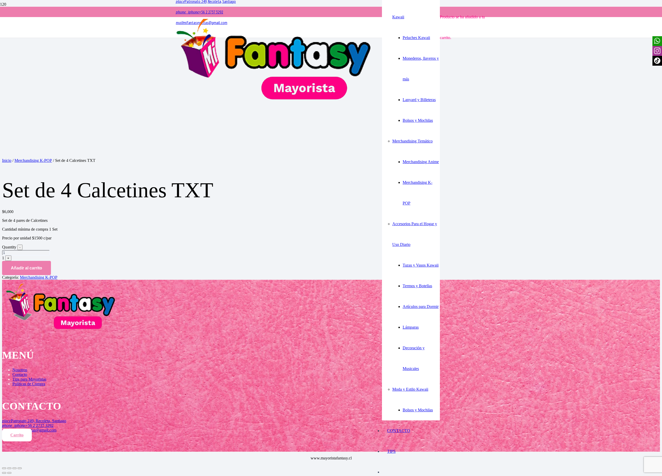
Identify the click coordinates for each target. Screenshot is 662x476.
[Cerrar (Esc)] (4, 468)
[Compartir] (9, 468)
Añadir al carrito (26, 268)
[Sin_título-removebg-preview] (274, 101)
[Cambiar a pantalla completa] (14, 468)
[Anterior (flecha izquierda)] (4, 473)
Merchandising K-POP (33, 160)
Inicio (6, 160)
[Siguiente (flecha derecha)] (9, 473)
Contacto (19, 374)
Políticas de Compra (28, 384)
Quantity (9, 247)
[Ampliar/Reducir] (20, 468)
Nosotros (19, 370)
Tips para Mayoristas (29, 379)
